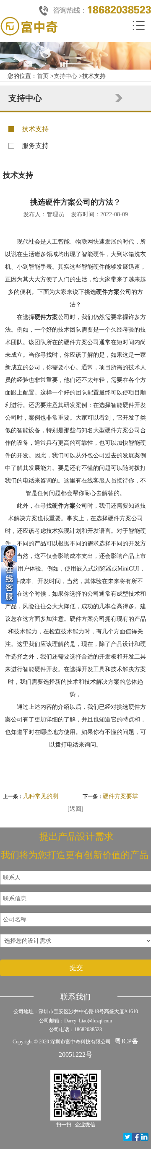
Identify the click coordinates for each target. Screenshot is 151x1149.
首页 (43, 76)
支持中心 (65, 76)
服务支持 (35, 145)
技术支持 (35, 128)
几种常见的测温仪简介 (52, 796)
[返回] (75, 809)
